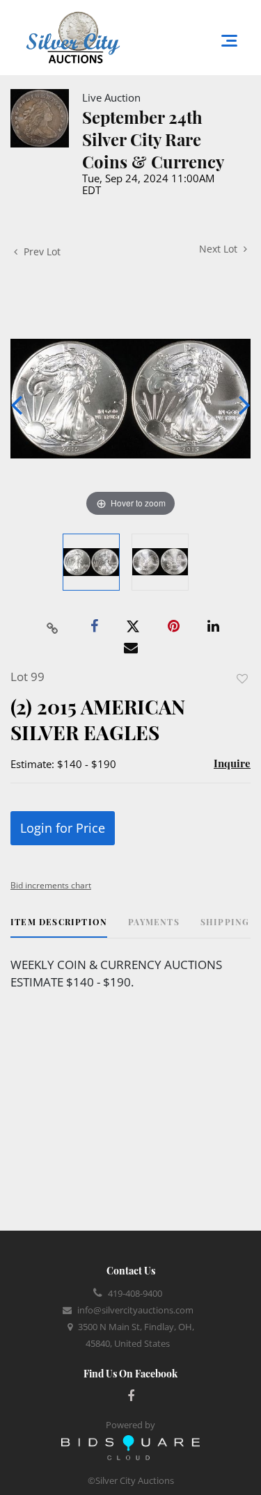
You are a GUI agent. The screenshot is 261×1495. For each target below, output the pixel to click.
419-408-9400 (135, 1293)
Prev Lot (41, 251)
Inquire (232, 763)
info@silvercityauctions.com (135, 1310)
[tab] (58, 927)
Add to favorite (242, 679)
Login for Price (62, 828)
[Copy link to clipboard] (52, 626)
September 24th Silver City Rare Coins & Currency (153, 139)
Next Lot (219, 249)
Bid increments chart (50, 885)
